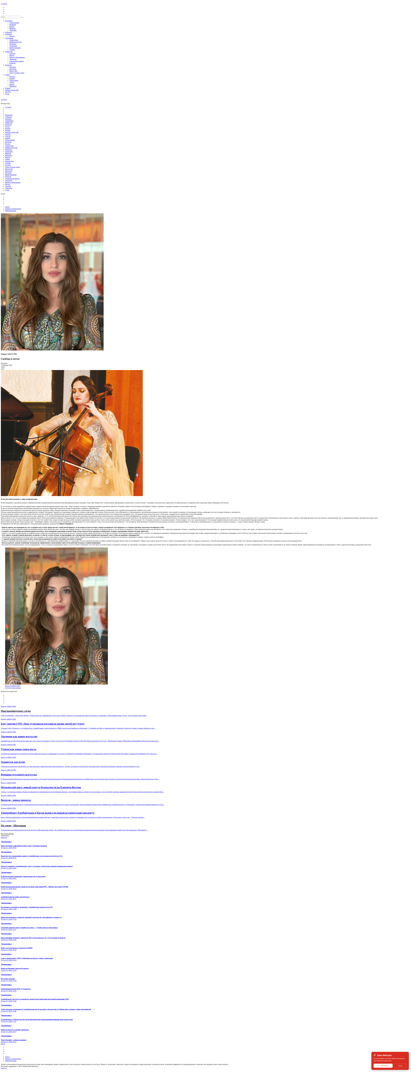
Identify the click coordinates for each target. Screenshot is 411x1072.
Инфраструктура (15, 42)
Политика (8, 21)
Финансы (12, 44)
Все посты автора (7, 834)
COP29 (7, 136)
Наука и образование (17, 57)
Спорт (7, 75)
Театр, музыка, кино (16, 73)
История (12, 67)
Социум (12, 53)
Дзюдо (11, 82)
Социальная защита (16, 61)
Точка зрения (14, 23)
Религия (12, 63)
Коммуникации (15, 48)
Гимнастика (13, 80)
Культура (8, 65)
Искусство (13, 71)
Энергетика (13, 40)
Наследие (12, 69)
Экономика (9, 38)
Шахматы (12, 86)
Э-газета (4, 4)
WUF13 (8, 92)
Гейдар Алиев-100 (11, 90)
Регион (12, 36)
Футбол (12, 77)
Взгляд (11, 26)
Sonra (400, 1066)
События (8, 32)
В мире (7, 88)
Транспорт (13, 46)
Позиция (12, 24)
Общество (9, 51)
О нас (7, 94)
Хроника (8, 34)
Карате (11, 84)
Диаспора (12, 30)
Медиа (11, 55)
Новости (4, 837)
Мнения (12, 28)
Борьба (11, 78)
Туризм (12, 50)
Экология (12, 59)
